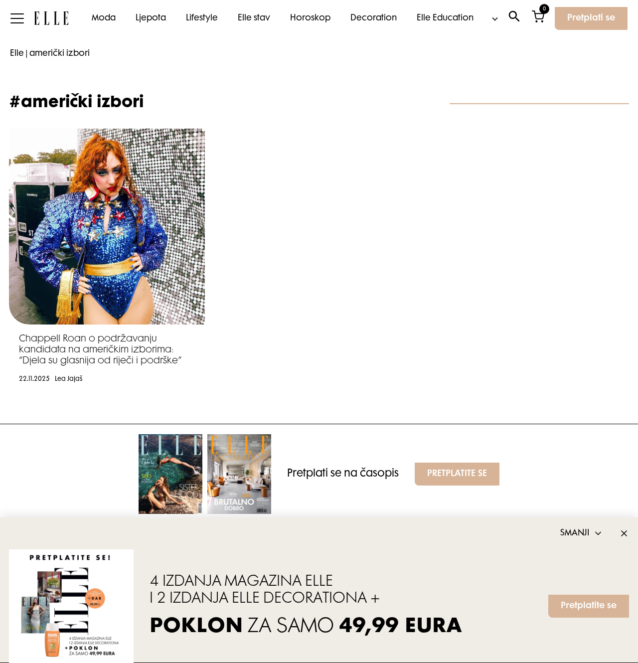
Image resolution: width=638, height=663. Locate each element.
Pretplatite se (589, 606)
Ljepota (151, 18)
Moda (104, 18)
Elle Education (445, 18)
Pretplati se (591, 18)
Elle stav (254, 18)
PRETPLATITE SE (457, 474)
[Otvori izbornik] (17, 18)
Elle (17, 54)
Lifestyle (202, 18)
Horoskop (310, 18)
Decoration (373, 18)
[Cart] (538, 18)
